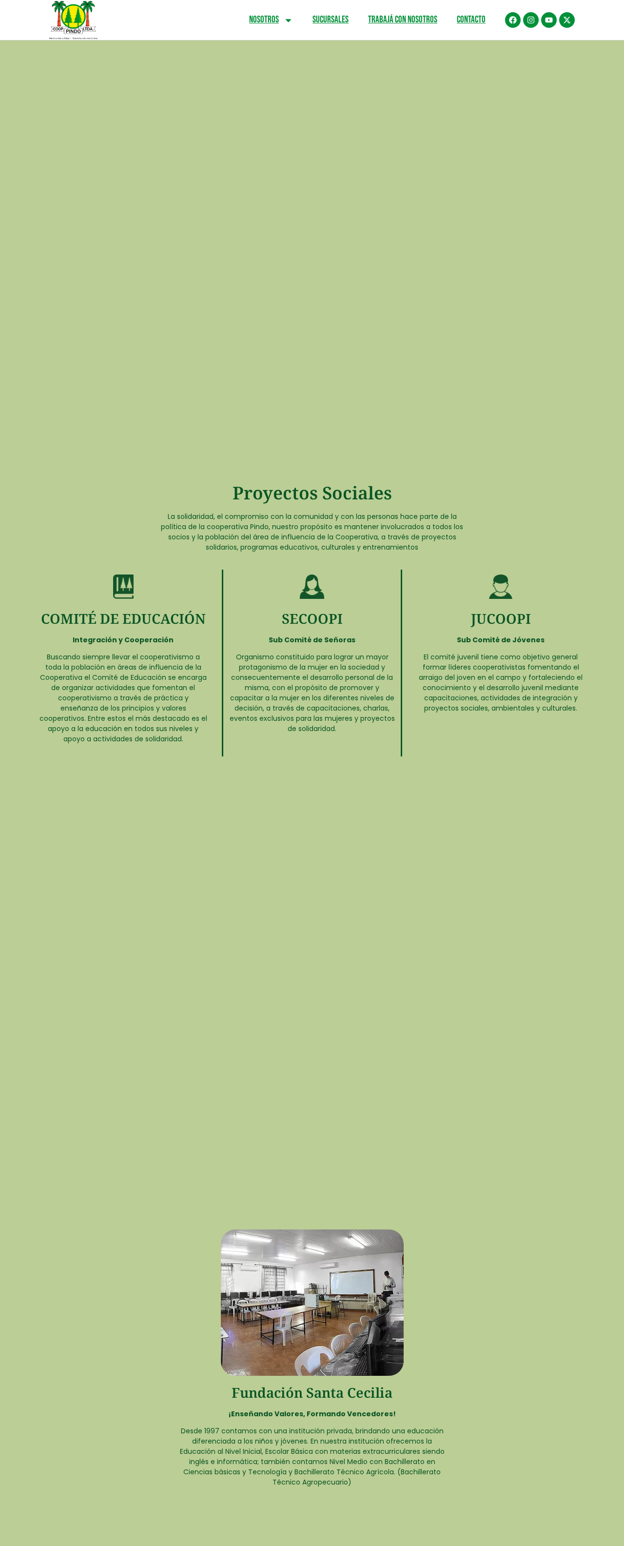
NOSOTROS (264, 19)
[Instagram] (531, 20)
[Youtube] (549, 20)
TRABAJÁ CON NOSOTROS (402, 19)
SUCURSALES (330, 19)
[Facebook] (513, 20)
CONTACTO (471, 19)
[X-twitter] (567, 20)
